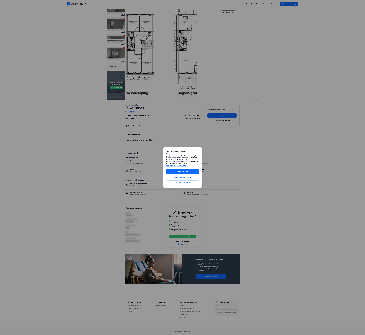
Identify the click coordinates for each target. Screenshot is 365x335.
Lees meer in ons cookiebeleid (176, 165)
